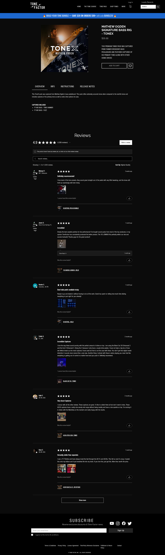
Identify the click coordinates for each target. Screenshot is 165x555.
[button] (90, 6)
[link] (40, 86)
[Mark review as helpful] (129, 198)
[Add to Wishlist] (130, 65)
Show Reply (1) (62, 253)
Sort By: (118, 165)
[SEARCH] (158, 7)
